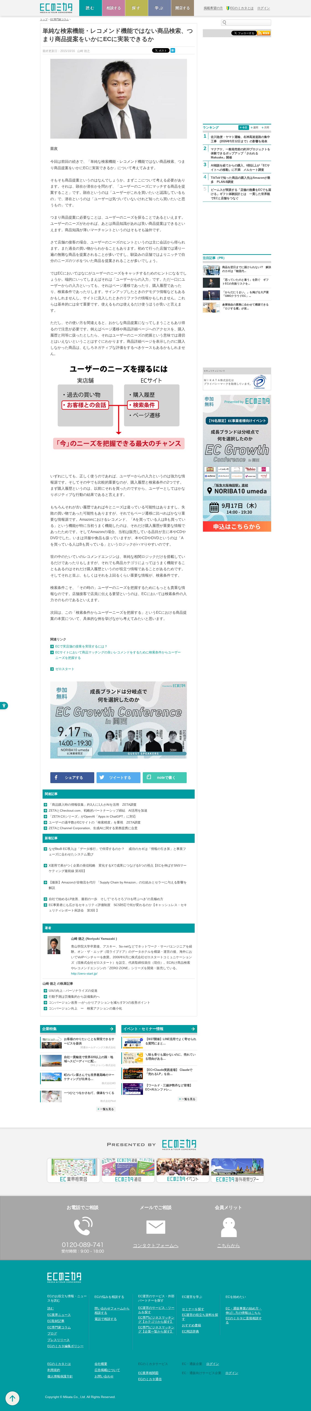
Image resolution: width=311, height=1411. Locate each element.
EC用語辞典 (190, 1331)
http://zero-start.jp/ (84, 973)
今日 (244, 127)
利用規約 (53, 1370)
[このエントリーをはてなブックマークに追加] (173, 50)
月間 (266, 127)
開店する (182, 8)
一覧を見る (107, 1109)
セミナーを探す (193, 1309)
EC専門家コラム (59, 19)
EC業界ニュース (59, 1315)
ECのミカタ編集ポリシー (65, 1346)
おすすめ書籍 (191, 1325)
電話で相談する (105, 1319)
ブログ (52, 1333)
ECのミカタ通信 (150, 1379)
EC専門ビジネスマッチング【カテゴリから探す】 (156, 1319)
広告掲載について (107, 1370)
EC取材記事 (55, 1321)
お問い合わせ (104, 1376)
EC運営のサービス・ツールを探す (156, 1310)
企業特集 (49, 1029)
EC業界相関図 (148, 1373)
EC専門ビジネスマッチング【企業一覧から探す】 (156, 1329)
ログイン (212, 1364)
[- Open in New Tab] (237, 379)
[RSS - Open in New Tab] (263, 33)
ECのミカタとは (59, 1364)
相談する (113, 8)
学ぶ (159, 8)
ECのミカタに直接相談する (244, 1320)
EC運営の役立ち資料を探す (200, 1317)
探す (136, 8)
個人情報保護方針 (60, 1376)
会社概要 (100, 1364)
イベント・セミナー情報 (143, 1029)
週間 (255, 127)
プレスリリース (58, 1340)
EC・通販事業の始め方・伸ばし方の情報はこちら (244, 1310)
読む (90, 8)
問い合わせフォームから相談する (112, 1310)
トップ (44, 19)
